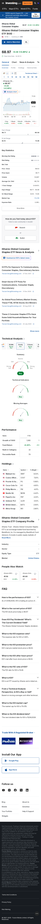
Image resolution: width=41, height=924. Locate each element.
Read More (6, 538)
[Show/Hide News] (15, 73)
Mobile (4, 807)
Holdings (21, 68)
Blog (3, 802)
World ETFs (25, 9)
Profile (13, 68)
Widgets (5, 816)
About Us (25, 802)
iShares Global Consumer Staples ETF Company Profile (18, 519)
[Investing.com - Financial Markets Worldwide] (13, 3)
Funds (35, 9)
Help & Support (28, 811)
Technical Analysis (12, 338)
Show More (20, 208)
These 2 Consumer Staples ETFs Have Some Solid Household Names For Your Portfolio (19, 317)
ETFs (4, 9)
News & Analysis (27, 62)
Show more (34, 331)
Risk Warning (6, 909)
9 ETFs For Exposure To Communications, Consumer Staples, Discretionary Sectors (20, 268)
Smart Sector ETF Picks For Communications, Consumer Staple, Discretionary (18, 285)
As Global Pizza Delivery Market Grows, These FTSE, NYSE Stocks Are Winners (20, 301)
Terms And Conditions (9, 895)
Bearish (22, 228)
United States (33, 558)
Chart (14, 62)
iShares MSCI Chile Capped (13, 573)
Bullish (22, 238)
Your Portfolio (7, 811)
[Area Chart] (7, 73)
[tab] (11, 346)
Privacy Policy (6, 902)
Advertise (25, 807)
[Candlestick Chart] (4, 73)
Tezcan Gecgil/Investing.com (11, 273)
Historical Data (32, 68)
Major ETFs (13, 9)
